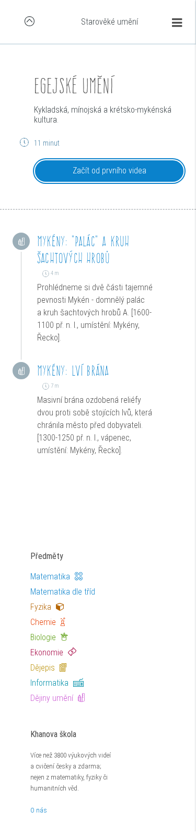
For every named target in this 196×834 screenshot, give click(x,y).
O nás (38, 810)
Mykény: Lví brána (73, 371)
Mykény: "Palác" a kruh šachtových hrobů (83, 249)
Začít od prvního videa (109, 170)
